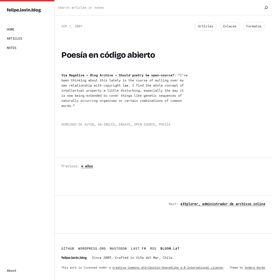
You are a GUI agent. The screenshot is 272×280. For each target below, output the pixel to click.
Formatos (254, 26)
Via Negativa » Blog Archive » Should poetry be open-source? (117, 75)
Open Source (144, 124)
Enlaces (230, 26)
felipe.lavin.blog (24, 10)
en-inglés (106, 124)
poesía (164, 124)
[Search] (266, 8)
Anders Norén (255, 267)
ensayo (124, 124)
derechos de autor (77, 124)
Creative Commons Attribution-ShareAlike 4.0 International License (167, 267)
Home (10, 29)
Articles (205, 26)
